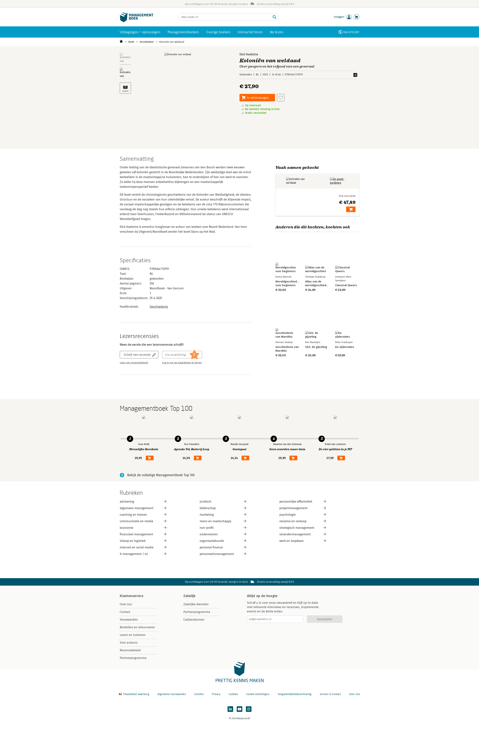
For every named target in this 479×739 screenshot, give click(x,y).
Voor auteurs (129, 642)
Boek (131, 41)
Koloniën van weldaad (171, 41)
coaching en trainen (133, 514)
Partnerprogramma (133, 658)
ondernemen (209, 534)
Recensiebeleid (130, 650)
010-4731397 (351, 32)
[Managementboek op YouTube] (239, 709)
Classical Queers (346, 285)
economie (126, 528)
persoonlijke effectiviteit (295, 501)
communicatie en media (136, 521)
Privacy (216, 694)
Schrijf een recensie (137, 354)
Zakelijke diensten (196, 604)
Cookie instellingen (257, 694)
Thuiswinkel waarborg (136, 694)
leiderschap (208, 508)
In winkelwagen (258, 97)
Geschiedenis (147, 41)
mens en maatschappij (215, 521)
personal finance (211, 547)
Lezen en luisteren (133, 635)
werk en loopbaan (291, 541)
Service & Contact (330, 694)
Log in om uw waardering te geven (182, 362)
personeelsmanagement (217, 554)
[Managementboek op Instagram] (248, 709)
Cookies (233, 694)
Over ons (126, 604)
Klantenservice (131, 596)
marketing (207, 514)
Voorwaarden (129, 619)
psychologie (287, 514)
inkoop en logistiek (133, 541)
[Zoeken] (274, 17)
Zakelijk (189, 596)
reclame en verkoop (292, 521)
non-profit (207, 528)
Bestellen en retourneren (137, 627)
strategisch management (296, 528)
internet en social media (136, 547)
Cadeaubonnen (194, 619)
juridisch (205, 501)
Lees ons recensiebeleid (134, 362)
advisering (127, 501)
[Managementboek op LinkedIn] (230, 709)
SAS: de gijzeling (316, 347)
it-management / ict (134, 554)
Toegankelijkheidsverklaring (294, 694)
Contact (125, 612)
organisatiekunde (212, 541)
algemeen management (136, 508)
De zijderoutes (344, 347)
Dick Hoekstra (249, 54)
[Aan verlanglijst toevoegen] (280, 97)
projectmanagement (293, 508)
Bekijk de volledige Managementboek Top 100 (161, 475)
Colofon (199, 694)
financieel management (136, 534)
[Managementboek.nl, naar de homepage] (136, 21)
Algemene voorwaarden (172, 694)
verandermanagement (295, 534)
